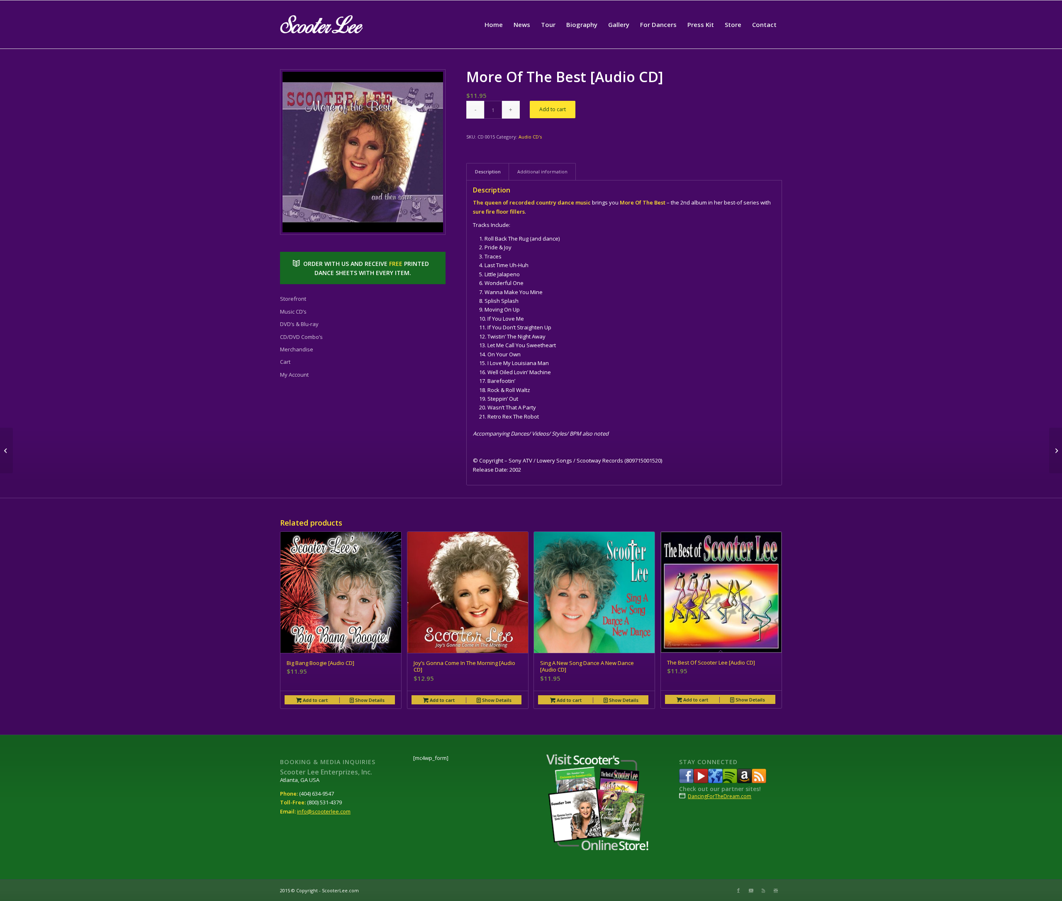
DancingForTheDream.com (719, 796)
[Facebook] (686, 781)
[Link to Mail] (776, 890)
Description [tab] (488, 171)
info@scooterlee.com (324, 811)
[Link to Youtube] (751, 890)
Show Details (369, 700)
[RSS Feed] (759, 781)
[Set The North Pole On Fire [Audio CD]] (1055, 450)
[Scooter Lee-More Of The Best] (363, 152)
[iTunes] (715, 781)
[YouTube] (701, 781)
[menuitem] (493, 24)
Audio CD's (530, 137)
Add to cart (552, 109)
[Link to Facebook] (738, 890)
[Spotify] (730, 781)
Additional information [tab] (542, 171)
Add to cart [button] (315, 700)
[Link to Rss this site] (763, 890)
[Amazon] (744, 781)
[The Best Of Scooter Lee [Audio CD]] (6, 450)
